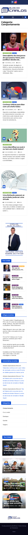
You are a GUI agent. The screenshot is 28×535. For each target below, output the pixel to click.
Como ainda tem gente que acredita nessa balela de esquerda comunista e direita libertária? (14, 346)
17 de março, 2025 (9, 62)
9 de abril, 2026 (10, 470)
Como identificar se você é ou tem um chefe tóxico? (14, 148)
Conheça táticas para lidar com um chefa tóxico (14, 105)
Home (14, 531)
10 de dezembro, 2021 (10, 152)
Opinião (14, 53)
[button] (22, 17)
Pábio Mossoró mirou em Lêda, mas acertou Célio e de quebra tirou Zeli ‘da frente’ (14, 331)
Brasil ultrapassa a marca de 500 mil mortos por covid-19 (17, 289)
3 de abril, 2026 (10, 488)
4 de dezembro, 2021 (10, 202)
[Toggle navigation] (13, 17)
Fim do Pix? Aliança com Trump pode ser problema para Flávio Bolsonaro (12, 338)
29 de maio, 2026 (10, 453)
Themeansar (15, 527)
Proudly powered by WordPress (10, 525)
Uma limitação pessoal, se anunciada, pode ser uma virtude (13, 197)
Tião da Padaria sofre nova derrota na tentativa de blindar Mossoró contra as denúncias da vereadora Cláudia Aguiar (13, 380)
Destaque (21, 266)
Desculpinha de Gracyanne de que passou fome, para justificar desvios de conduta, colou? (14, 59)
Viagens (5, 424)
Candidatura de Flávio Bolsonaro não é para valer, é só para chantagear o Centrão (13, 353)
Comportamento (7, 53)
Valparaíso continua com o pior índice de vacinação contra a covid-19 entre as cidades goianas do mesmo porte (14, 370)
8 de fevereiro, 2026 (11, 505)
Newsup (24, 525)
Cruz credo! (15, 266)
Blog (19, 62)
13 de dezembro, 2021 (10, 109)
